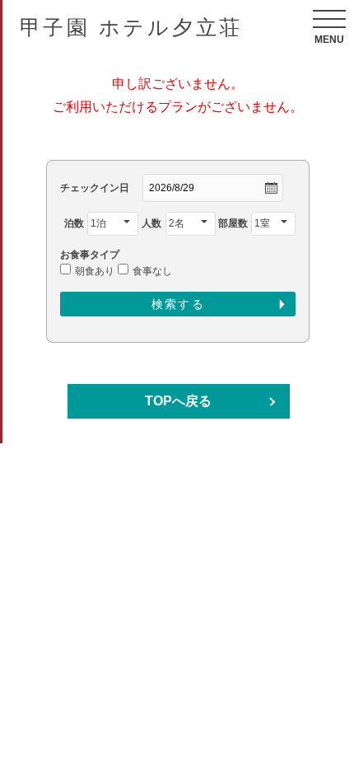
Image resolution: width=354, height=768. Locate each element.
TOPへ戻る (178, 401)
